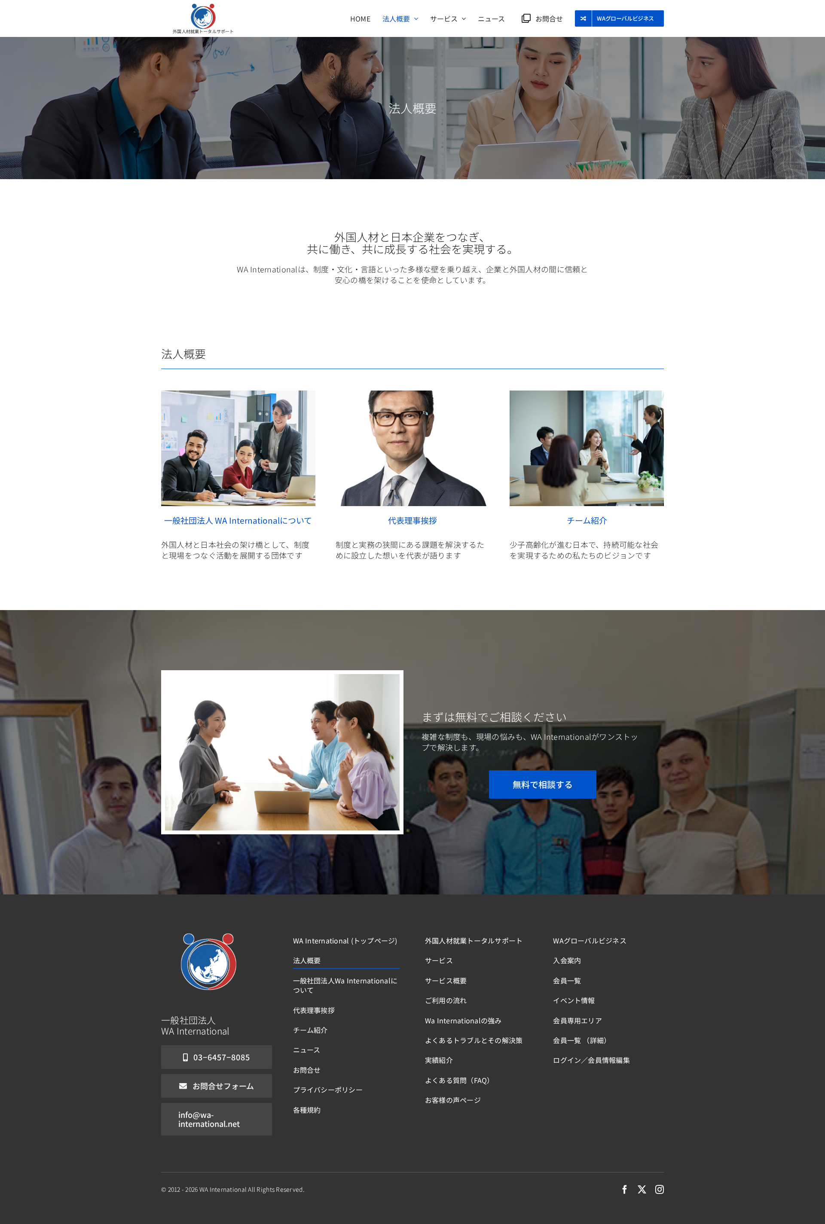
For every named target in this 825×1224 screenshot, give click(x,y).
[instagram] (659, 1189)
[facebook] (624, 1189)
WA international (223, 1189)
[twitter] (642, 1189)
